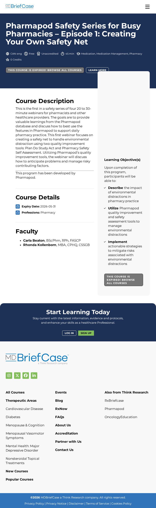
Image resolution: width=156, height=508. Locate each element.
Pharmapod (114, 409)
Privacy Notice (56, 503)
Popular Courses (19, 479)
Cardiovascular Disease (24, 409)
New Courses (17, 471)
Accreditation (66, 433)
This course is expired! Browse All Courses (45, 70)
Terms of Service (97, 503)
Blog (59, 400)
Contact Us (64, 450)
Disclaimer (76, 503)
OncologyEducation (121, 417)
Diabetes (13, 417)
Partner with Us (68, 441)
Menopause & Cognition (25, 425)
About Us (63, 425)
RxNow (61, 409)
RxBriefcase (114, 400)
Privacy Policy (34, 503)
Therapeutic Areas (21, 400)
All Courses (15, 392)
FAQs (59, 417)
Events (61, 392)
